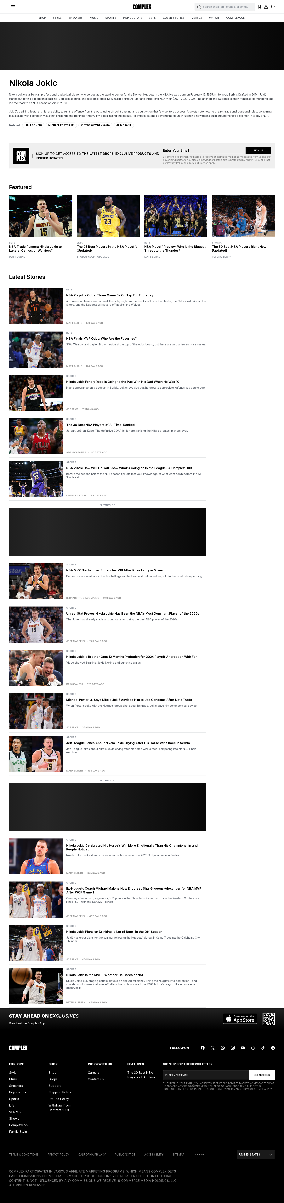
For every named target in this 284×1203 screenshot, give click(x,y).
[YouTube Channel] (243, 1048)
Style (12, 1072)
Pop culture (17, 1092)
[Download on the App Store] (240, 1019)
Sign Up (258, 150)
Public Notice (125, 1154)
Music (13, 1079)
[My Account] (266, 6)
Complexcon (18, 1125)
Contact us (96, 1079)
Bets (12, 242)
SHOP (42, 17)
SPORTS (110, 17)
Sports (217, 242)
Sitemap (178, 1154)
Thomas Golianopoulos (93, 256)
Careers (93, 1072)
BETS (152, 17)
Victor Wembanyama (95, 125)
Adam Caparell (76, 452)
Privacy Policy (175, 163)
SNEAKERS (75, 17)
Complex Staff (76, 495)
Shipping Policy (59, 1092)
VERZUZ (196, 17)
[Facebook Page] (203, 1048)
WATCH (214, 17)
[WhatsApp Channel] (223, 1048)
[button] (256, 1154)
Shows (14, 1118)
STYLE (57, 17)
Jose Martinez (75, 641)
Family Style (18, 1132)
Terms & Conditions (23, 1154)
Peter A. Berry (221, 256)
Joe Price (72, 409)
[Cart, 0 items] (272, 6)
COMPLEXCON (235, 17)
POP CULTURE (132, 17)
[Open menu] (13, 7)
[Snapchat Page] (253, 1048)
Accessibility (153, 1154)
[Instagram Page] (233, 1048)
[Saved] (259, 7)
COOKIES (199, 1154)
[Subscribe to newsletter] (262, 1075)
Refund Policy (58, 1099)
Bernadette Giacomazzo (82, 598)
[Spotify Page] (273, 1048)
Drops (53, 1079)
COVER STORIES (173, 17)
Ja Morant (123, 125)
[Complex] (142, 6)
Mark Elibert (74, 770)
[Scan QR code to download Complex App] (269, 1019)
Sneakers (16, 1086)
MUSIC (94, 17)
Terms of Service (198, 163)
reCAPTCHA (253, 159)
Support (54, 1086)
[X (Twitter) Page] (213, 1048)
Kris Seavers (74, 684)
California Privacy (92, 1154)
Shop (52, 1072)
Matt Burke (17, 256)
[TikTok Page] (263, 1048)
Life (11, 1105)
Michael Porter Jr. (61, 125)
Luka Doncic (33, 125)
